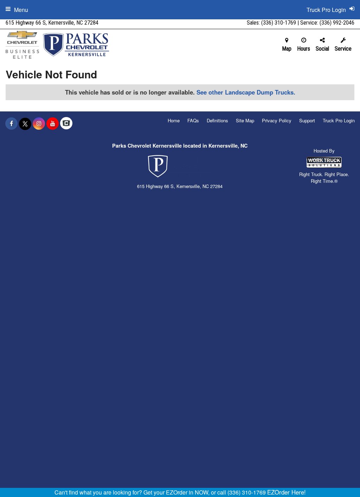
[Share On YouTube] (52, 123)
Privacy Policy (276, 120)
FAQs (193, 120)
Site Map (245, 120)
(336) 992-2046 (337, 22)
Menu (21, 10)
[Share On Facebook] (11, 123)
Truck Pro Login (339, 120)
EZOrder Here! (286, 492)
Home (174, 120)
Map (286, 48)
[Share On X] (25, 123)
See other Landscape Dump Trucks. (246, 92)
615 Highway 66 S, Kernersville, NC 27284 (52, 22)
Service (343, 48)
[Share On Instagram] (39, 123)
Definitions (217, 120)
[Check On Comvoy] (66, 123)
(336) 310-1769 (278, 22)
